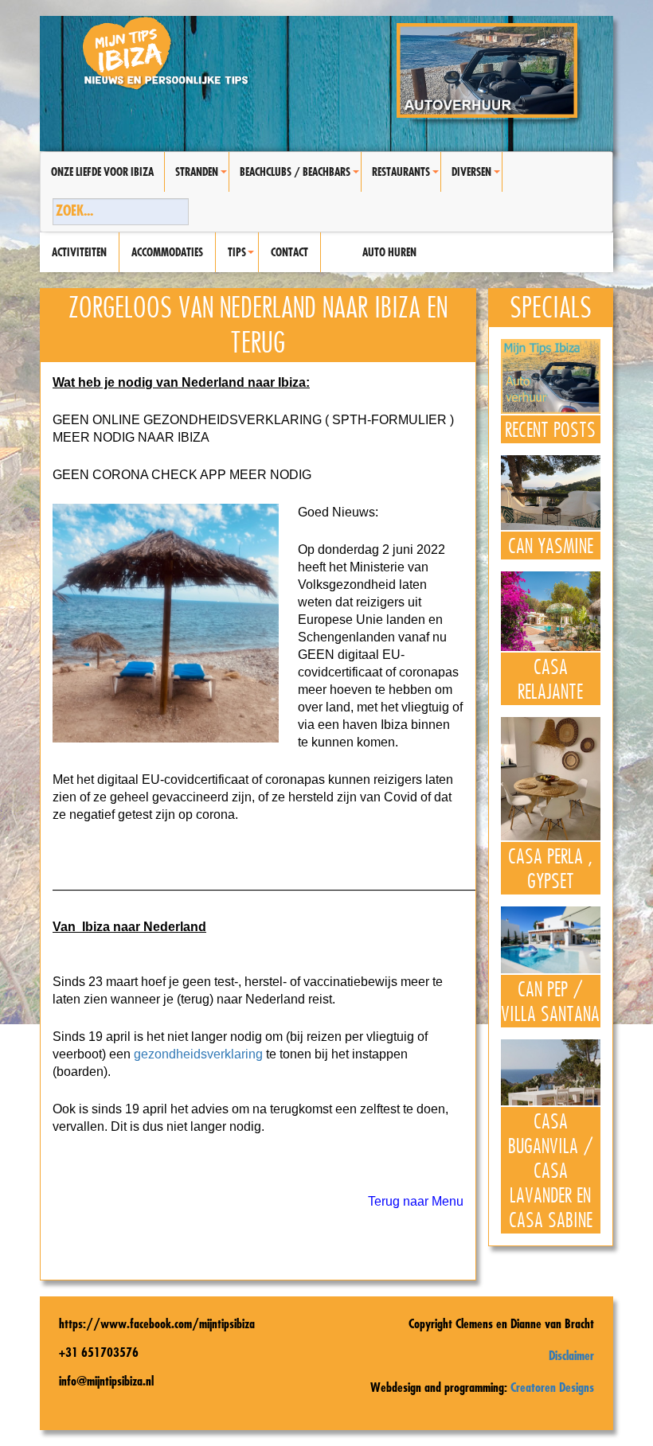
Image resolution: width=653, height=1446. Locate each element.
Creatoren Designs (552, 1387)
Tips (243, 258)
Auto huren (389, 252)
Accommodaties (167, 252)
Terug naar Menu (415, 1201)
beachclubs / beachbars (300, 178)
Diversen (477, 178)
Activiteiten (79, 252)
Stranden (202, 178)
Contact (289, 252)
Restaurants (406, 178)
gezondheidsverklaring (198, 1054)
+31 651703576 (99, 1352)
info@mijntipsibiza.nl (106, 1381)
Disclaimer (571, 1355)
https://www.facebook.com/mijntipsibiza (157, 1323)
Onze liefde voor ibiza (102, 172)
